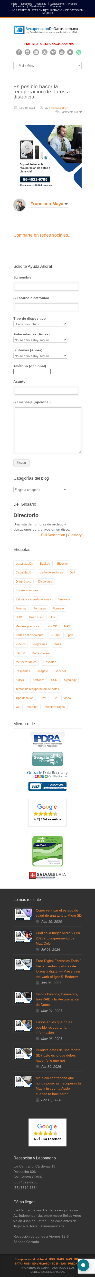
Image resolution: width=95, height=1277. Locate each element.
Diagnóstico (23, 581)
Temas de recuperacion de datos (37, 689)
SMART (21, 680)
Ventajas (41, 3)
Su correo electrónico (31, 298)
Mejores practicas (27, 626)
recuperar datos (26, 662)
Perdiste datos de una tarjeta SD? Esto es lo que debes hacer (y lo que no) (58, 1055)
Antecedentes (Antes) (31, 334)
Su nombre (22, 277)
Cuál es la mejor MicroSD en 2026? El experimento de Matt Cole (58, 938)
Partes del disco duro (30, 635)
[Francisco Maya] (23, 205)
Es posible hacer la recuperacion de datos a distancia (41, 91)
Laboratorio (57, 3)
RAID (57, 644)
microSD (51, 626)
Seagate (42, 671)
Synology (70, 680)
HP (53, 617)
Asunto (19, 381)
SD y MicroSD (40, 1263)
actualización (24, 563)
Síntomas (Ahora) (27, 350)
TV (55, 698)
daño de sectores (51, 572)
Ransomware (41, 653)
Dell (72, 572)
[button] (47, 813)
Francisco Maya (58, 108)
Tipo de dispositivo (29, 318)
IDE (76, 1259)
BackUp (45, 563)
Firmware (64, 599)
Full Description (53, 535)
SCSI (55, 1263)
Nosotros (26, 3)
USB (27, 1263)
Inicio (14, 3)
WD (18, 707)
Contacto (55, 6)
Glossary (74, 535)
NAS (67, 626)
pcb (70, 635)
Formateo (39, 608)
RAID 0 (20, 653)
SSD (54, 680)
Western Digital (55, 707)
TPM (43, 698)
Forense (21, 608)
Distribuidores (37, 6)
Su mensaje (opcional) (32, 402)
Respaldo (49, 662)
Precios (72, 3)
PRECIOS (74, 1263)
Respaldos (23, 671)
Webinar (32, 707)
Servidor (60, 671)
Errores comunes (27, 590)
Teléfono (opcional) (29, 366)
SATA (18, 1263)
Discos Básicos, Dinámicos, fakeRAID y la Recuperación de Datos (57, 999)
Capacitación (24, 572)
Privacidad (19, 6)
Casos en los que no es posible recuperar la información (54, 1027)
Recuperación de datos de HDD (35, 1259)
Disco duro (45, 581)
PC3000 (55, 635)
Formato (58, 608)
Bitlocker (63, 563)
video (67, 698)
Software (38, 680)
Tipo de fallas (24, 698)
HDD (19, 617)
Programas (39, 644)
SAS (63, 1263)
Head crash (36, 617)
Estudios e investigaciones (33, 599)
